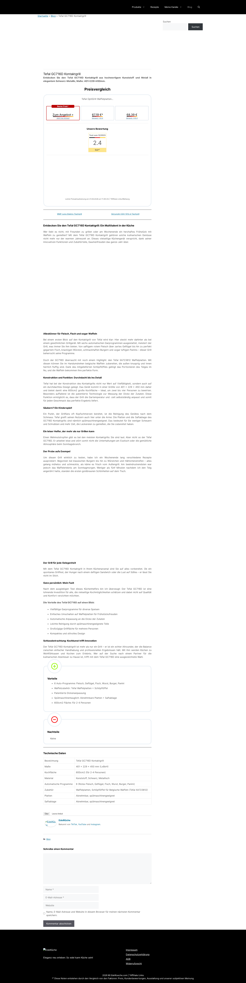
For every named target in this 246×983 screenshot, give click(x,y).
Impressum (132, 949)
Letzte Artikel (57, 814)
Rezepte (154, 7)
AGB (128, 959)
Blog (189, 7)
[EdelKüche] (50, 829)
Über (47, 814)
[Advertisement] (97, 178)
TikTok (74, 824)
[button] (199, 7)
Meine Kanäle (171, 7)
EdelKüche (64, 820)
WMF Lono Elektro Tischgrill (69, 214)
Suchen (167, 21)
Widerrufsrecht (134, 963)
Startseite (43, 15)
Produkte (136, 7)
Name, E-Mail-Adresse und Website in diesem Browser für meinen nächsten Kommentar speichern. (93, 913)
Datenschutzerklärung (137, 954)
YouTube (82, 824)
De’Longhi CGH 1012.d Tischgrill (125, 214)
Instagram (95, 824)
